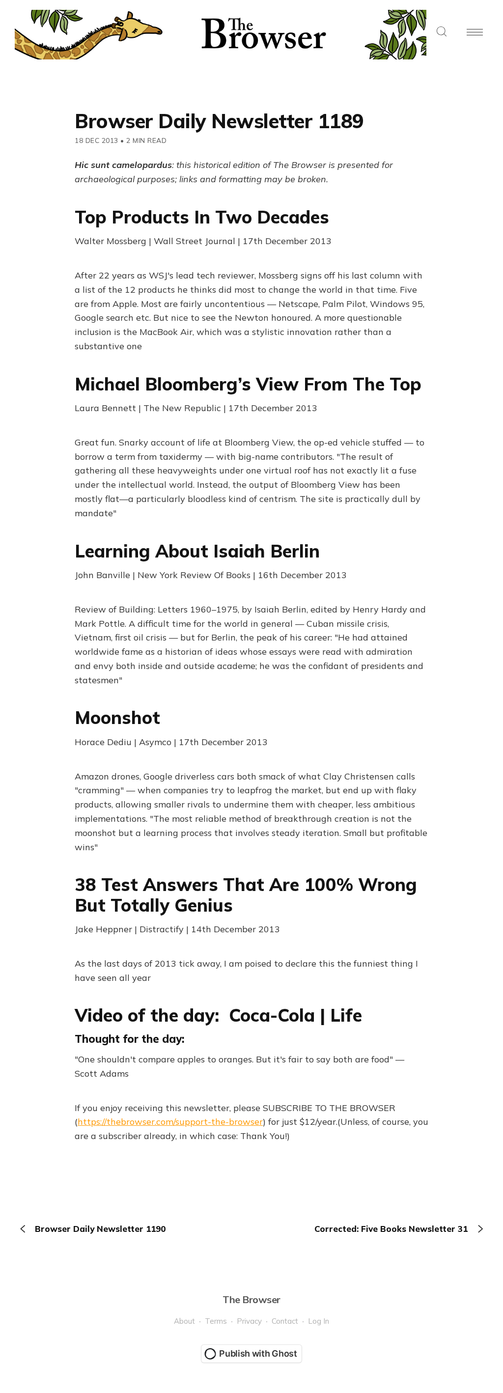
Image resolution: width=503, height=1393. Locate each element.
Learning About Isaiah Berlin (197, 551)
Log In (318, 1321)
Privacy (249, 1321)
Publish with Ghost (258, 1353)
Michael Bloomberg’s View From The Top (248, 384)
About (184, 1321)
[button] (441, 32)
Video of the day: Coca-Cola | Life (218, 1015)
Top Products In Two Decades (202, 217)
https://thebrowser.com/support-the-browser (170, 1121)
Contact (285, 1321)
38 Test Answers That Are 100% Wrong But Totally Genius (246, 894)
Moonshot (117, 717)
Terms (216, 1321)
